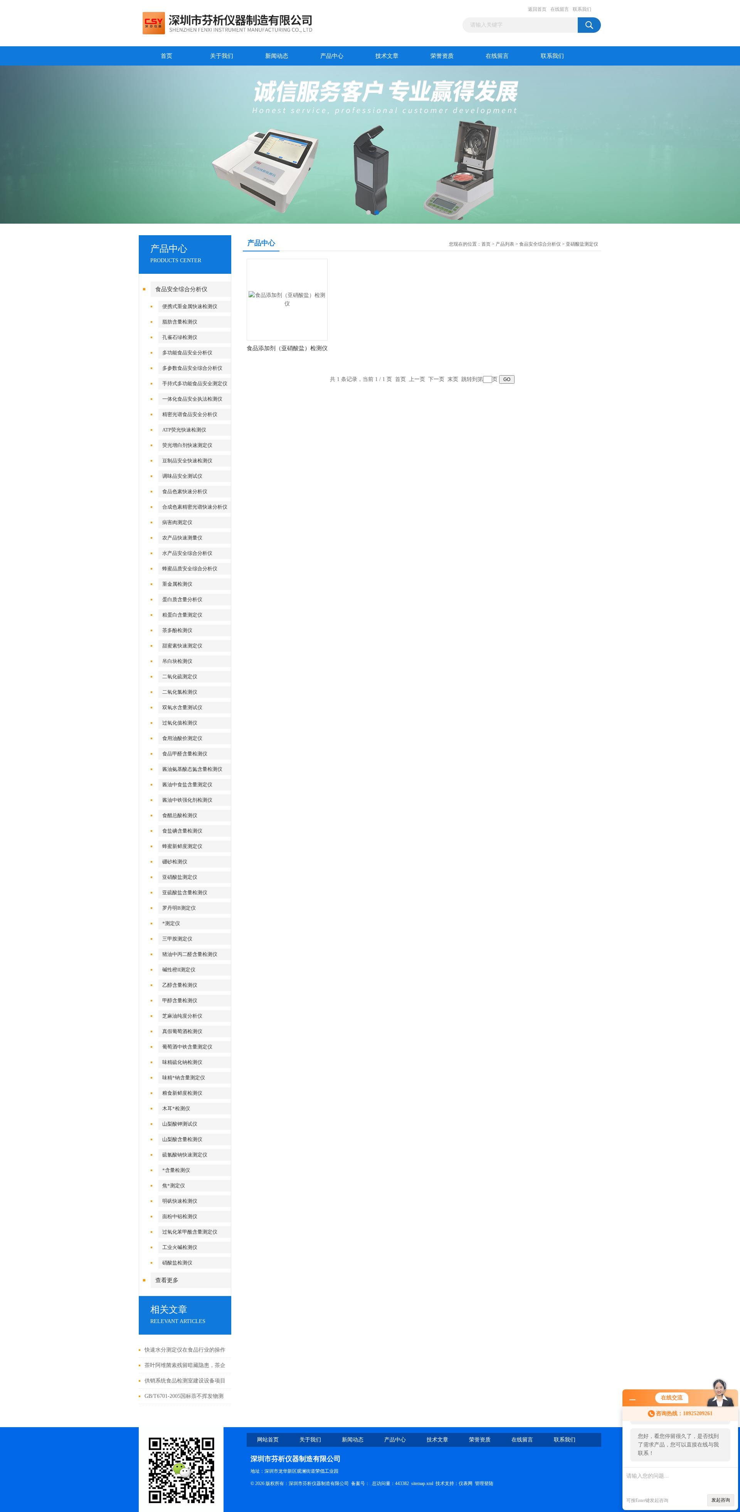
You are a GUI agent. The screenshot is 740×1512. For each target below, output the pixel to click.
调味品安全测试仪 (182, 476)
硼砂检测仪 (174, 862)
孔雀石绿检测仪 (179, 337)
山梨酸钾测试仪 (179, 1124)
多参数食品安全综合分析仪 (192, 368)
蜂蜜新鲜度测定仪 (182, 846)
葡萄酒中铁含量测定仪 (187, 1047)
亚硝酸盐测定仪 (179, 877)
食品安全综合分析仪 (181, 289)
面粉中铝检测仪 (179, 1216)
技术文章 (387, 56)
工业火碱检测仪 (179, 1247)
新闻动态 (276, 56)
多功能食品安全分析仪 (187, 353)
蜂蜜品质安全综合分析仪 (189, 568)
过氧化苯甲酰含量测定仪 (189, 1232)
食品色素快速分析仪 (184, 491)
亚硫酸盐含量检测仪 (184, 892)
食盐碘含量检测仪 (182, 831)
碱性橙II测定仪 (178, 970)
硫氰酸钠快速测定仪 (184, 1155)
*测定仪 (171, 923)
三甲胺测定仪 (177, 939)
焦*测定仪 (173, 1185)
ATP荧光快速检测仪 (184, 430)
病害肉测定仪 (177, 522)
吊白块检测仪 (177, 661)
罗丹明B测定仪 (179, 908)
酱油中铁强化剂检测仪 (187, 800)
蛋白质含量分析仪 (182, 599)
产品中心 (331, 56)
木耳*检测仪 (176, 1108)
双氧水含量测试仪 (182, 707)
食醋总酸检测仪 (179, 815)
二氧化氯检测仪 (179, 692)
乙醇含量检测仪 (179, 985)
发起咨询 (720, 1500)
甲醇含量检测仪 (179, 1000)
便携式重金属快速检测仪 (189, 306)
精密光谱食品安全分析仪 (189, 414)
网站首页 (268, 1440)
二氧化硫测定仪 (179, 676)
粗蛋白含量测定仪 (182, 615)
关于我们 (221, 56)
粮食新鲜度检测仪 (182, 1093)
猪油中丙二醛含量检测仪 (189, 954)
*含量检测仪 (176, 1170)
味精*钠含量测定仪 (183, 1077)
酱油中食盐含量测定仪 (187, 784)
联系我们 (582, 9)
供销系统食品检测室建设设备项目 (185, 1381)
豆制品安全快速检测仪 (187, 461)
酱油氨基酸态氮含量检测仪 (192, 769)
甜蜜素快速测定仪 (182, 646)
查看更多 (166, 1280)
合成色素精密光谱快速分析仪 (194, 507)
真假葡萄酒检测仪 (182, 1031)
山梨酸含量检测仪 (182, 1139)
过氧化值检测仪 (179, 723)
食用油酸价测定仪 (182, 738)
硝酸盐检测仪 (177, 1263)
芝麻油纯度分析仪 (182, 1016)
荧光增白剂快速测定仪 (187, 445)
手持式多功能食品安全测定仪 (194, 383)
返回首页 (537, 9)
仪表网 (466, 1483)
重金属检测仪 (177, 584)
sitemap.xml (422, 1483)
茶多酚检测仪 (177, 630)
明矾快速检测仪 (179, 1201)
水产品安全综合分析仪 (187, 553)
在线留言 (559, 9)
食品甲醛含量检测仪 (184, 754)
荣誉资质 (442, 56)
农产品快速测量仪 (182, 538)
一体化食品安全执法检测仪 (192, 399)
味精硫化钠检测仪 (182, 1062)
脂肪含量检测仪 (179, 322)
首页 (166, 56)
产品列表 (505, 244)
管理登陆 (484, 1483)
